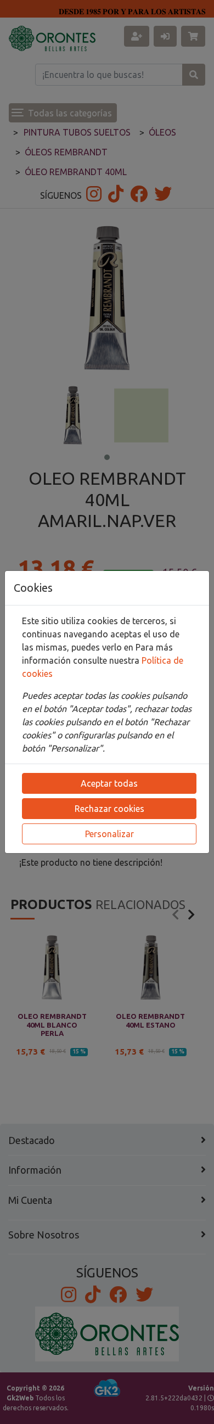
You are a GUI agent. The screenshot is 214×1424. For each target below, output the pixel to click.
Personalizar (109, 834)
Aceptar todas (109, 783)
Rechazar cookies (109, 809)
